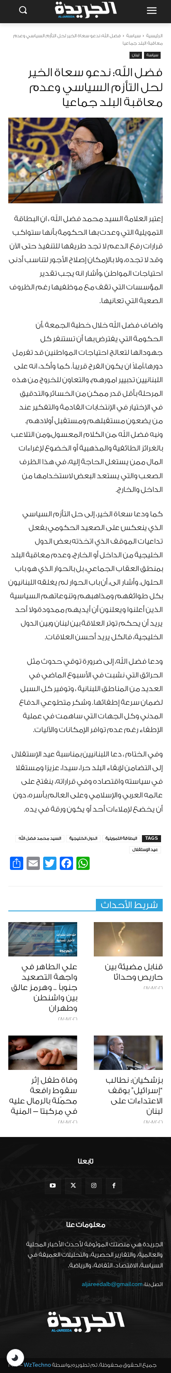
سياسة (133, 36)
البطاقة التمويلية (121, 838)
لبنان (135, 55)
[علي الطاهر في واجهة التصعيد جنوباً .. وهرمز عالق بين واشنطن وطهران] (42, 939)
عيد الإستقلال (145, 849)
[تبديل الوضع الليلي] (15, 1357)
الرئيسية (154, 36)
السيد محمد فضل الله (40, 838)
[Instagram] (94, 1186)
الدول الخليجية (83, 838)
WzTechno (37, 1365)
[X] (73, 1186)
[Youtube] (53, 1186)
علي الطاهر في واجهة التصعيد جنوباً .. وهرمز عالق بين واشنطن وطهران (44, 987)
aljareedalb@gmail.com (112, 1284)
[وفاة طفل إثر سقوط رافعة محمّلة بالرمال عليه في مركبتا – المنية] (42, 1053)
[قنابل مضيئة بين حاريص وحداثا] (128, 939)
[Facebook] (114, 1186)
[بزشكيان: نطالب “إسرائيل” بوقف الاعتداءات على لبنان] (128, 1053)
